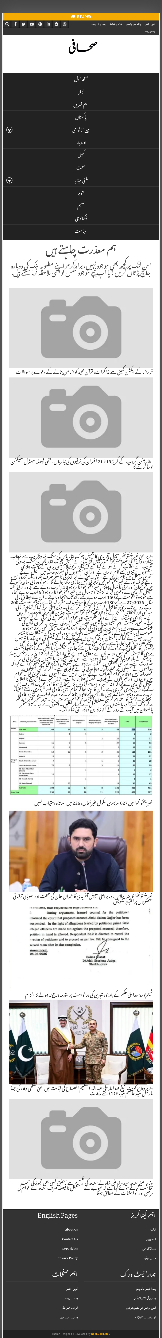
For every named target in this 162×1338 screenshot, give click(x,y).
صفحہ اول (81, 80)
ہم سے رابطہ (149, 31)
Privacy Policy (67, 1258)
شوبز (81, 194)
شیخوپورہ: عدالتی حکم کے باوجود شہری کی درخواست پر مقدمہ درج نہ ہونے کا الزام (89, 995)
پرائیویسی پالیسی (133, 24)
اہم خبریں (81, 105)
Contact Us (70, 1239)
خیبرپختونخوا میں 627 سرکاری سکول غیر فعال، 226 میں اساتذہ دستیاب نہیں (93, 803)
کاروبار (81, 143)
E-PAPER (83, 17)
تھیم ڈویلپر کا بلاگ (145, 1317)
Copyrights (70, 1249)
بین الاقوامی (81, 130)
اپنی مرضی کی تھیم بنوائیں (141, 1308)
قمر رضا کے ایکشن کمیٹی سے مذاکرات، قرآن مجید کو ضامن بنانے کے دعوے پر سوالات (84, 372)
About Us (71, 1230)
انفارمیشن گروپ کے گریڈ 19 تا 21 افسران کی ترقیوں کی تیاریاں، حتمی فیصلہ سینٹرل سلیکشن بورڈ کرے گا (82, 465)
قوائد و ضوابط (116, 24)
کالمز (81, 92)
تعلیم (81, 206)
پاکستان (81, 118)
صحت (81, 168)
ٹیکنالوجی (81, 219)
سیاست (81, 232)
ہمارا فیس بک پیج (146, 1289)
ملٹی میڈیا (81, 181)
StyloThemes (100, 1334)
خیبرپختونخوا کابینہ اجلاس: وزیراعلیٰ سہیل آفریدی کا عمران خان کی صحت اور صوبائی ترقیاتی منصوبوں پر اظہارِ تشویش (83, 899)
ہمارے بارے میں (98, 24)
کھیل (81, 156)
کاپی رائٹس (150, 24)
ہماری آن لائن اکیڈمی (144, 1298)
